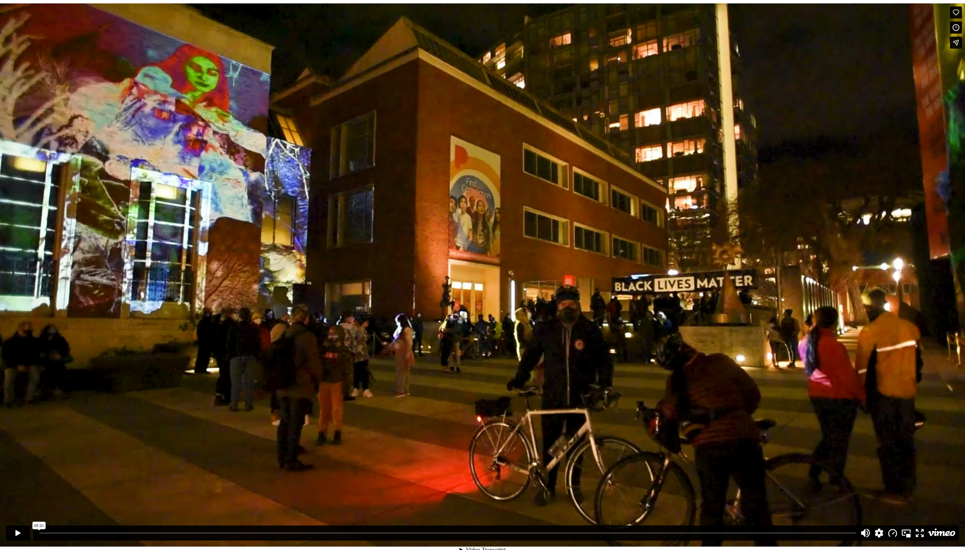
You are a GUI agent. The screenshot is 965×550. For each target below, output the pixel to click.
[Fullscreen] (920, 533)
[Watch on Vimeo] (941, 533)
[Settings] (879, 533)
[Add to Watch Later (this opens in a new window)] (956, 28)
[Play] (18, 533)
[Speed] (893, 533)
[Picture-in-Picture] (906, 533)
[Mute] (865, 533)
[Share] (956, 43)
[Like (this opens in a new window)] (956, 12)
